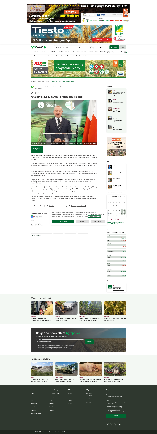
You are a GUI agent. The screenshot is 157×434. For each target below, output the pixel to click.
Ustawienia (82, 221)
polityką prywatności (94, 216)
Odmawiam (97, 221)
